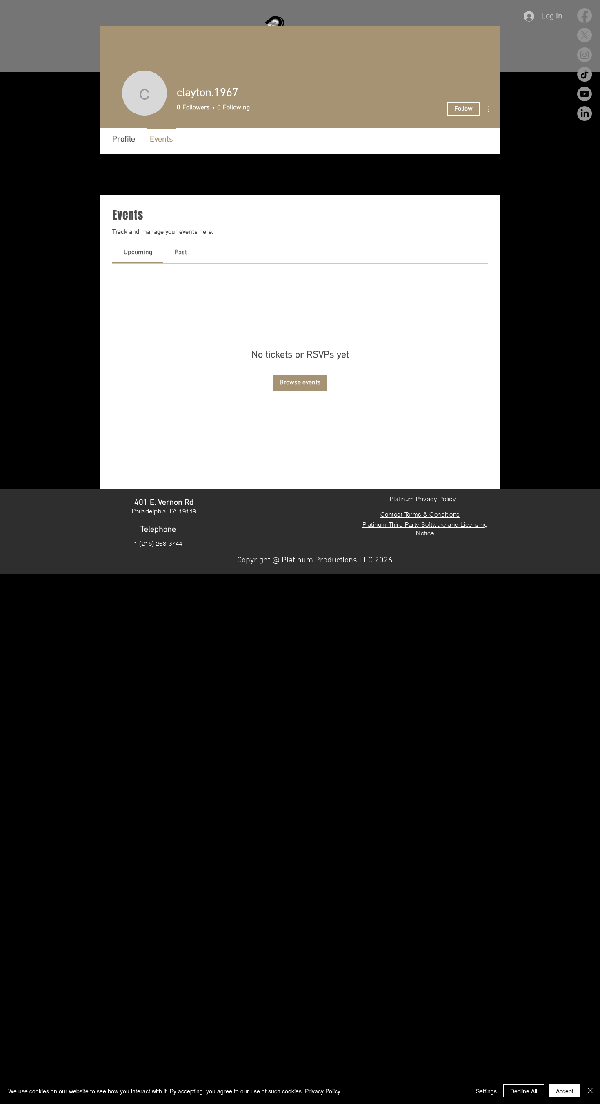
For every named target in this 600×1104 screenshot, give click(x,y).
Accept (564, 1091)
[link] (138, 253)
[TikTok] (584, 74)
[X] (584, 35)
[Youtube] (584, 94)
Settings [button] (486, 1091)
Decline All (523, 1091)
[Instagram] (584, 54)
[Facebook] (584, 15)
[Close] (590, 1090)
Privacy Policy (322, 1091)
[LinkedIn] (584, 113)
